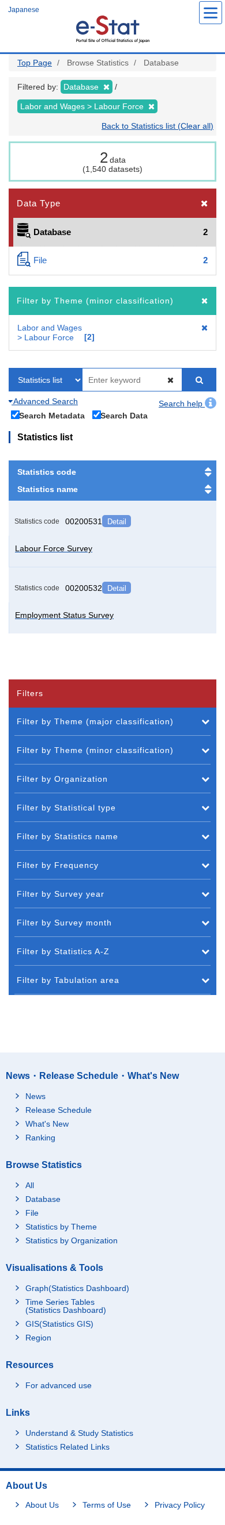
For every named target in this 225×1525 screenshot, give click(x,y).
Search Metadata (52, 415)
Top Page (34, 62)
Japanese (23, 9)
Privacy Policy (180, 1505)
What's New (47, 1124)
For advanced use (58, 1385)
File (32, 1213)
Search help (182, 403)
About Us (42, 1505)
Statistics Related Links (67, 1447)
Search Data (124, 415)
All (29, 1185)
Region (38, 1338)
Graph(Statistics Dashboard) (77, 1288)
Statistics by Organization (71, 1240)
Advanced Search (45, 401)
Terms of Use (106, 1505)
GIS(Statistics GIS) (59, 1324)
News (35, 1096)
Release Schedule (58, 1110)
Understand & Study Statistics (79, 1433)
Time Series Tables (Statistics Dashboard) (65, 1306)
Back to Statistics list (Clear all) (157, 125)
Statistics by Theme (61, 1227)
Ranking (40, 1138)
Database (43, 1199)
